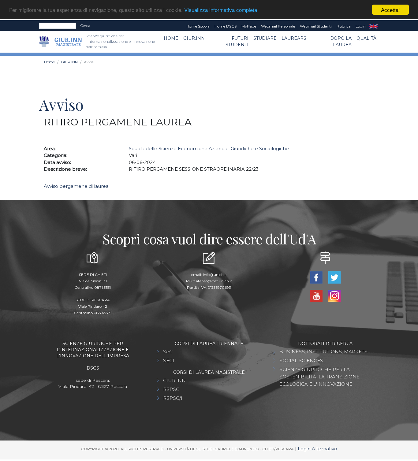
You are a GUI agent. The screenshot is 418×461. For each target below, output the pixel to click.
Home (171, 38)
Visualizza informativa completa (220, 10)
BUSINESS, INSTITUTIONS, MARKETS (323, 352)
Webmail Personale (278, 26)
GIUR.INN (194, 38)
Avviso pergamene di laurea (77, 186)
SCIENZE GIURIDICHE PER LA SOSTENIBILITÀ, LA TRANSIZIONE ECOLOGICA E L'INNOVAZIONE (319, 376)
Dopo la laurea (341, 41)
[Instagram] (334, 295)
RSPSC (171, 389)
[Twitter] (334, 277)
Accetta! (390, 9)
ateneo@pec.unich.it (214, 281)
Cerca (85, 25)
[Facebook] (317, 277)
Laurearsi (295, 38)
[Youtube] (317, 295)
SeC (168, 352)
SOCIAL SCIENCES (301, 360)
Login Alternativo (317, 449)
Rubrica (344, 26)
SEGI (168, 360)
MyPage (248, 26)
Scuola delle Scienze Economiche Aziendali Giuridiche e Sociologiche (209, 148)
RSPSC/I (172, 398)
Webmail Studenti (316, 26)
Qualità (366, 38)
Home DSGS (226, 26)
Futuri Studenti (237, 41)
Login (361, 26)
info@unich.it (215, 274)
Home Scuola (198, 26)
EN (373, 26)
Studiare (265, 38)
